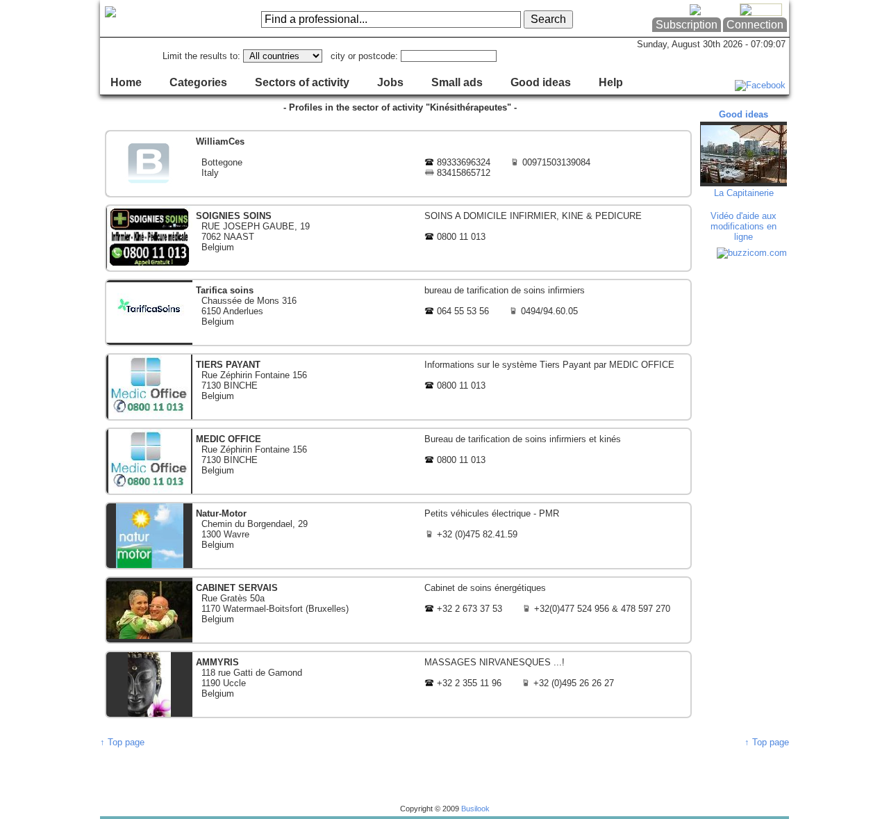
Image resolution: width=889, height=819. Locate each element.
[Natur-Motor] (398, 535)
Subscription (686, 25)
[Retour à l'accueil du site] (156, 18)
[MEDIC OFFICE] (398, 461)
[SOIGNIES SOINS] (398, 238)
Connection (754, 25)
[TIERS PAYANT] (398, 387)
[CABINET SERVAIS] (398, 610)
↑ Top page (122, 742)
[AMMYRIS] (398, 684)
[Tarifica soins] (398, 312)
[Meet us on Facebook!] (760, 85)
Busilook (475, 808)
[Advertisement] (745, 472)
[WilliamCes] (398, 163)
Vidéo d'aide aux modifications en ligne (743, 226)
